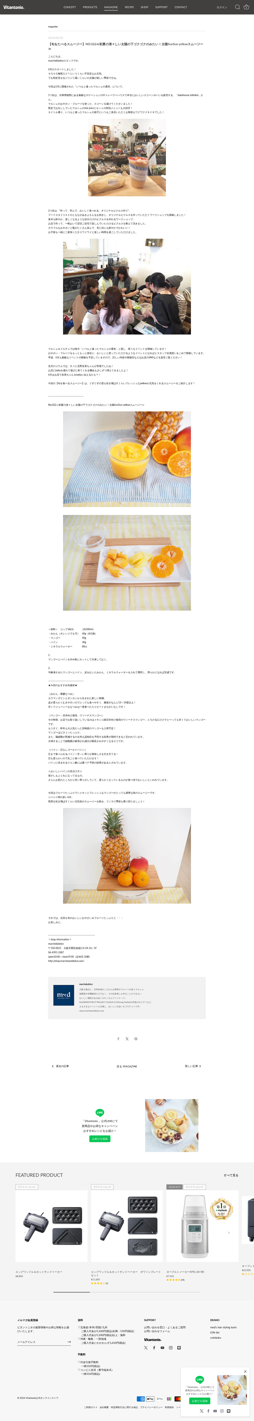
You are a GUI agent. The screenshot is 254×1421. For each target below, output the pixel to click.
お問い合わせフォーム (157, 1331)
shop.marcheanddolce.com (91, 1010)
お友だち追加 (100, 1138)
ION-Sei (214, 1332)
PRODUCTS (90, 7)
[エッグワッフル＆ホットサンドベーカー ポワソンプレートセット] (127, 1226)
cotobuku (215, 1337)
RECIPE (129, 7)
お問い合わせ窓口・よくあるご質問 (165, 1327)
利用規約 (169, 1407)
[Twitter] (201, 1410)
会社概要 (104, 1407)
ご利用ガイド (90, 1407)
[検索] (237, 7)
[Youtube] (215, 1410)
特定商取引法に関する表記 (124, 1407)
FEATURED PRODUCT (39, 1175)
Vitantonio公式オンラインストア (42, 1398)
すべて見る (231, 1175)
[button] (99, 1283)
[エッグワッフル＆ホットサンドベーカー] (52, 1226)
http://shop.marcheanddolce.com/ (66, 960)
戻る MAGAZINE (127, 1066)
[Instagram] (222, 1410)
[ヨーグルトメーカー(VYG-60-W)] (202, 1226)
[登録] (69, 1342)
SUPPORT (161, 7)
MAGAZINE (111, 7)
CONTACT (181, 7)
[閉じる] (245, 1371)
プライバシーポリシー (151, 1407)
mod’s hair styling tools (223, 1327)
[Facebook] (208, 1410)
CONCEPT (70, 7)
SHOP (144, 7)
